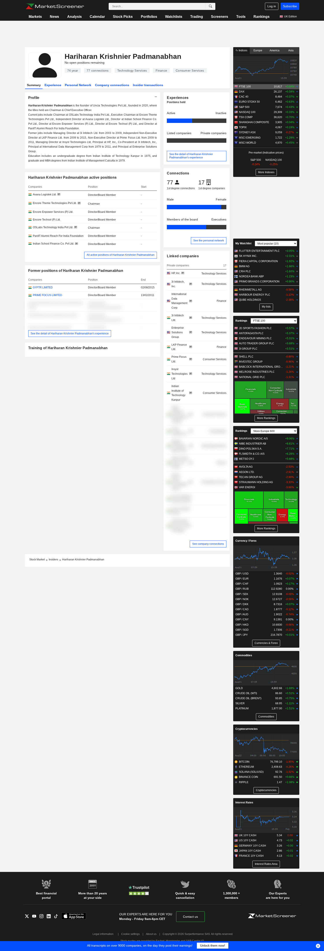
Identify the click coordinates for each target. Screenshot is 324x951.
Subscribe (290, 6)
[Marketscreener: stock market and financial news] (55, 6)
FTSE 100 (245, 86)
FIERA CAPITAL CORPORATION (258, 261)
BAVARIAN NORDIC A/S (253, 438)
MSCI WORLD (247, 142)
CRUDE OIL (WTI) (246, 693)
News (54, 17)
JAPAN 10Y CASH (250, 850)
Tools (241, 17)
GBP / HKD (242, 624)
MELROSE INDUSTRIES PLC (257, 371)
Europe (257, 50)
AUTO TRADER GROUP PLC (256, 343)
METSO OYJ (246, 458)
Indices (242, 50)
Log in (271, 6)
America (274, 50)
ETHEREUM (246, 766)
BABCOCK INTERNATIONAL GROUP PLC (261, 366)
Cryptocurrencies (246, 728)
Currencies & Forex (266, 643)
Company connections (112, 85)
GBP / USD (242, 573)
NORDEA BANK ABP (251, 276)
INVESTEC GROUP (251, 361)
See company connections (208, 543)
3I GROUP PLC (248, 348)
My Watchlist (243, 243)
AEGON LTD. (247, 472)
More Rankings (266, 418)
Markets (35, 17)
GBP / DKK (241, 604)
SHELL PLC (246, 356)
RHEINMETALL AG (250, 289)
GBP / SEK (241, 594)
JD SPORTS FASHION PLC (255, 328)
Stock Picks (123, 17)
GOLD (239, 688)
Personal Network (78, 85)
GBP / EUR (242, 578)
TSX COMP (246, 117)
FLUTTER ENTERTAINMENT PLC (259, 250)
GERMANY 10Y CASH (252, 845)
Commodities (243, 655)
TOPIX (243, 127)
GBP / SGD (242, 629)
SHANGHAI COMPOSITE (254, 122)
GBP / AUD (241, 614)
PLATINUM (242, 708)
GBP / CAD (242, 609)
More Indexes (266, 172)
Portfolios (149, 17)
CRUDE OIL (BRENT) (248, 698)
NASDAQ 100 (247, 112)
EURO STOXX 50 (249, 101)
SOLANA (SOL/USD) (251, 771)
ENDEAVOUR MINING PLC (255, 338)
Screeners (219, 17)
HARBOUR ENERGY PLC (254, 294)
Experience (53, 85)
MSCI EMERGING (250, 137)
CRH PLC (245, 271)
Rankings (261, 17)
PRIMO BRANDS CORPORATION (259, 281)
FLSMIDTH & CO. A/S (251, 453)
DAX (241, 91)
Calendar (97, 17)
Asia (291, 50)
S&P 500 (244, 107)
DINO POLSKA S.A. (250, 448)
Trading (196, 17)
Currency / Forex (246, 540)
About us (151, 934)
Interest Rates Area (266, 864)
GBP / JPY (241, 634)
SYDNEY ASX (247, 132)
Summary (34, 85)
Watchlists (173, 17)
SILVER (240, 703)
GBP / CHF (241, 583)
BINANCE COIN (248, 777)
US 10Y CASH (247, 840)
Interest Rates (244, 802)
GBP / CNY (242, 619)
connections (98, 70)
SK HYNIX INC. (248, 256)
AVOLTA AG (246, 466)
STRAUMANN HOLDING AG (256, 482)
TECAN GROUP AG (251, 477)
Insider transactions (148, 85)
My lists (266, 306)
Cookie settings (130, 934)
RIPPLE (243, 782)
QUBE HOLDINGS (250, 299)
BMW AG (244, 266)
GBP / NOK (242, 599)
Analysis (74, 17)
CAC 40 (243, 96)
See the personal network (208, 240)
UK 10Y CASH (247, 835)
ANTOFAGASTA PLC (251, 333)
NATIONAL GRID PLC (252, 377)
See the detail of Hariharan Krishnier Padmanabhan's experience (70, 333)
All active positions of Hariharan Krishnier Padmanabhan (121, 254)
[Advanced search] (210, 6)
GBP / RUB (242, 588)
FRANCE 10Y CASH (251, 855)
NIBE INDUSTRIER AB (252, 443)
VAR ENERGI (247, 487)
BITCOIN (244, 761)
